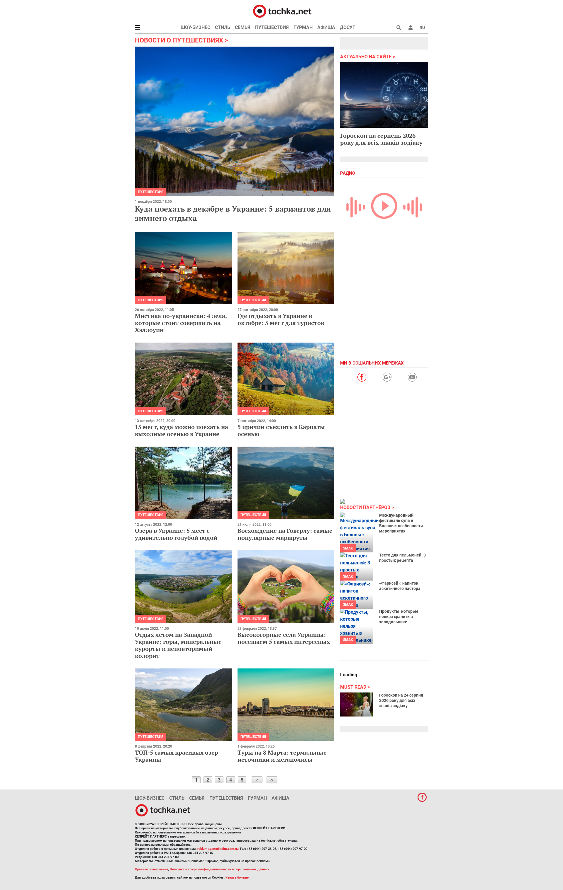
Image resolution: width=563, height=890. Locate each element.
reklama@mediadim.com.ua (218, 849)
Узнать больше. (237, 877)
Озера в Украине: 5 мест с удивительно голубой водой (176, 534)
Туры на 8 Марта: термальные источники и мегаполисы (282, 755)
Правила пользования (151, 869)
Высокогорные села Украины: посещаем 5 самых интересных (284, 638)
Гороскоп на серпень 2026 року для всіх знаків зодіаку (381, 139)
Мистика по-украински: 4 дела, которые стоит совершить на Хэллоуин (181, 323)
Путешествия (272, 27)
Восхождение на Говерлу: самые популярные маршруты (285, 534)
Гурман (303, 27)
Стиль (222, 27)
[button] (410, 27)
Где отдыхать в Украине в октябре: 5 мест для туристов (281, 319)
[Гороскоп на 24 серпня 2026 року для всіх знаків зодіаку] (356, 704)
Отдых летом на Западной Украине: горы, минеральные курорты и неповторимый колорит (178, 645)
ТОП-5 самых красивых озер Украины (176, 755)
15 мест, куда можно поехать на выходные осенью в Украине (181, 430)
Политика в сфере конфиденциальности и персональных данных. (220, 869)
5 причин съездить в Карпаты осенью (281, 430)
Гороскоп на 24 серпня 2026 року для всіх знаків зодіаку (401, 700)
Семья (242, 27)
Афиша (326, 27)
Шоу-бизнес (195, 27)
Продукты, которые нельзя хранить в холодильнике (398, 616)
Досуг (347, 27)
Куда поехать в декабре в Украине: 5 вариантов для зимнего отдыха (233, 213)
